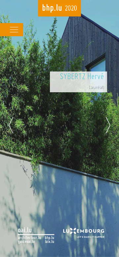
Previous (11, 125)
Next (108, 125)
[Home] (59, 9)
